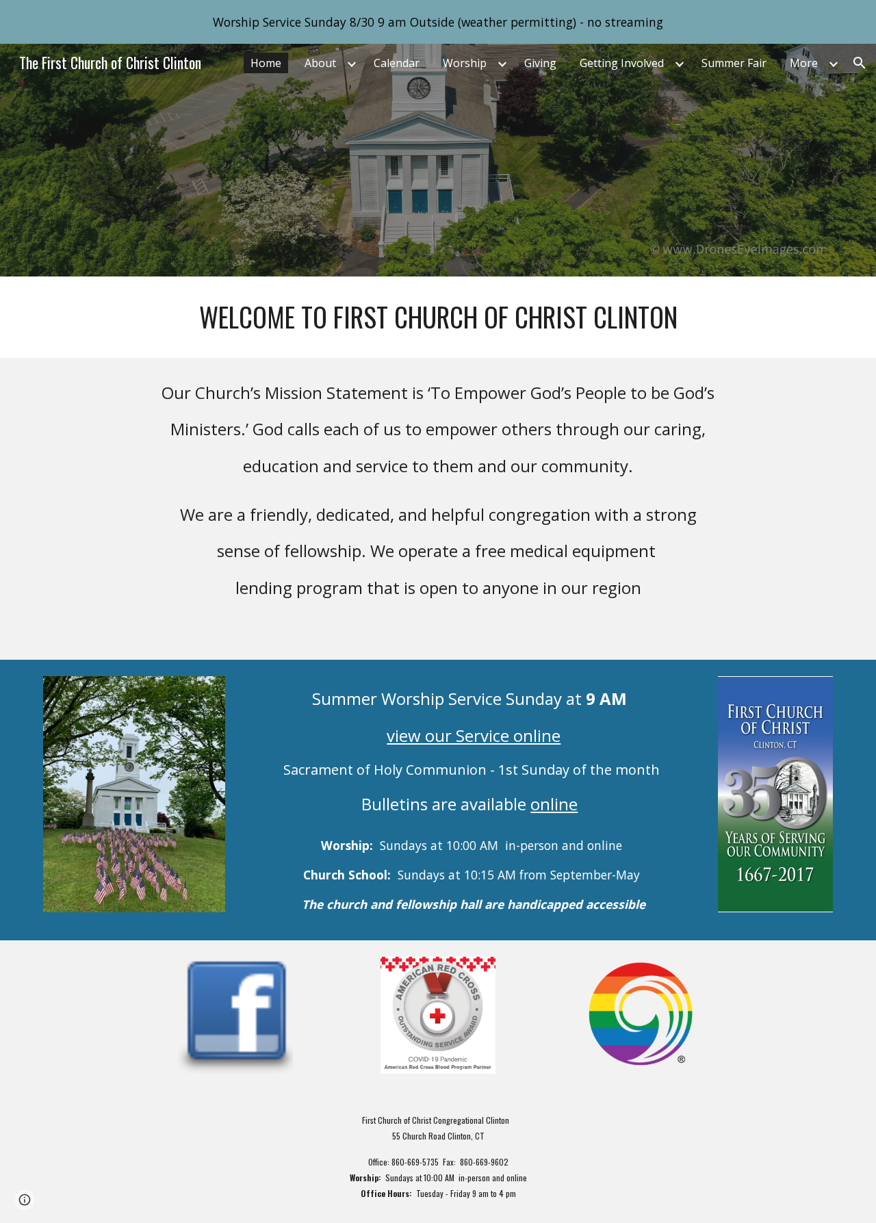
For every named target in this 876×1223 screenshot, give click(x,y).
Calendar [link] (397, 62)
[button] (859, 63)
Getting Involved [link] (622, 62)
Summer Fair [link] (733, 62)
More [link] (804, 62)
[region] (438, 22)
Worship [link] (465, 62)
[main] (438, 317)
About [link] (320, 62)
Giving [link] (540, 62)
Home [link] (265, 62)
